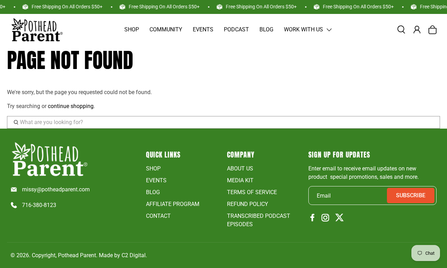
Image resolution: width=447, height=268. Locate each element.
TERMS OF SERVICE (252, 192)
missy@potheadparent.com (56, 189)
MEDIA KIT (240, 180)
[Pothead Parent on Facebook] (312, 218)
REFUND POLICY (247, 204)
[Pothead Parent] (36, 29)
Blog (266, 29)
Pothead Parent (77, 255)
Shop (131, 29)
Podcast (236, 29)
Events (203, 29)
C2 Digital (134, 255)
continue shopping (71, 106)
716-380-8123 (39, 205)
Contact (158, 216)
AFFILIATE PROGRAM (172, 204)
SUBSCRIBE (410, 195)
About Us (240, 168)
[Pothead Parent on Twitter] (339, 218)
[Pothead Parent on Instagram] (325, 218)
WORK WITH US (303, 29)
